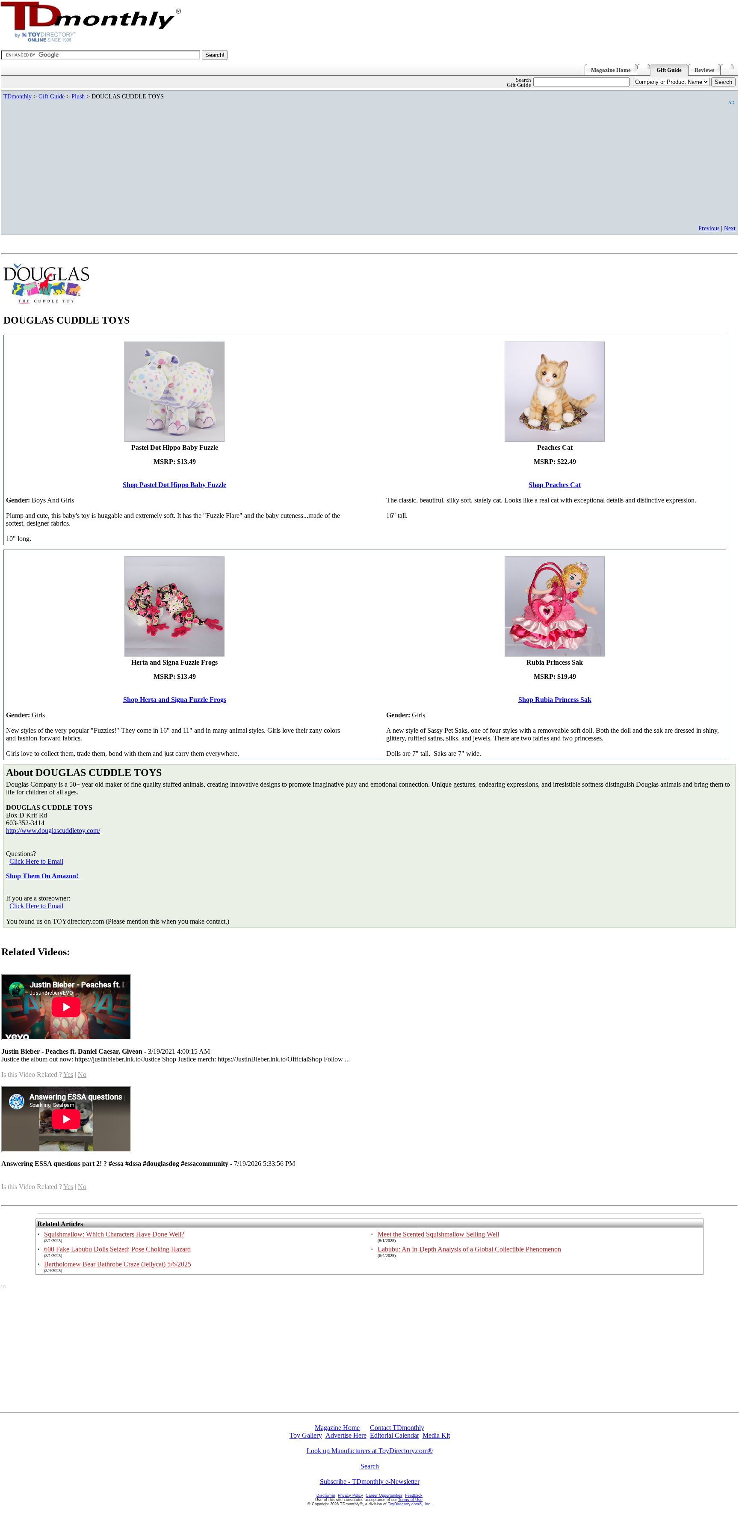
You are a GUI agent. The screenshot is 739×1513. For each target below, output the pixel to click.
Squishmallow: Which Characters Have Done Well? (114, 1234)
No (82, 1074)
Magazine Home (611, 70)
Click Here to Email (36, 861)
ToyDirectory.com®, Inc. (410, 1504)
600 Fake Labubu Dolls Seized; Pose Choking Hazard (117, 1249)
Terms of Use (410, 1500)
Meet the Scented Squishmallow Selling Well (438, 1234)
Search (370, 1466)
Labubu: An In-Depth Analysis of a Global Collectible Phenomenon (469, 1249)
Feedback (414, 1495)
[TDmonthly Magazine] (91, 41)
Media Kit (436, 1435)
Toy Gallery (306, 1435)
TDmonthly (17, 96)
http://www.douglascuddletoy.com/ (53, 830)
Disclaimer (325, 1495)
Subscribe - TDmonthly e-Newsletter (370, 1481)
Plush (78, 96)
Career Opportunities (384, 1495)
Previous (708, 228)
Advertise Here (346, 1435)
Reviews (704, 70)
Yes (68, 1074)
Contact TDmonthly (397, 1427)
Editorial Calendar (394, 1435)
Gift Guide (669, 70)
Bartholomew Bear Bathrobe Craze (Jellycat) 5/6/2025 (117, 1264)
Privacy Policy (350, 1495)
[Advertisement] (479, 165)
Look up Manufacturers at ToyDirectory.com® (370, 1450)
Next (730, 228)
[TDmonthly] (728, 66)
